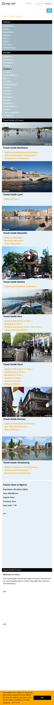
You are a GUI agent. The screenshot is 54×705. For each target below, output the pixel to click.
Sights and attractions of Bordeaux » (21, 152)
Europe (11, 16)
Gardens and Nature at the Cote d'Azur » (23, 327)
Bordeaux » (9, 26)
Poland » (7, 94)
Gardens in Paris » (13, 378)
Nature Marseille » (12, 244)
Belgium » (8, 56)
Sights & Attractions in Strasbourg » (21, 467)
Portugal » (8, 97)
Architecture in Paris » (14, 372)
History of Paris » (12, 384)
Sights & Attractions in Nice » (18, 321)
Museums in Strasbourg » (16, 470)
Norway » (8, 90)
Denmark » (8, 59)
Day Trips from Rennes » (16, 427)
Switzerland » (10, 106)
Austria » (7, 87)
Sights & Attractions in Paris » (18, 369)
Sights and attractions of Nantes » (20, 286)
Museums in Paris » (13, 375)
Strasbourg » (9, 47)
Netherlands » (10, 84)
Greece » (7, 72)
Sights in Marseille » (13, 238)
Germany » (8, 62)
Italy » (6, 78)
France (18, 16)
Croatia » (7, 81)
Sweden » (8, 103)
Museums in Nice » (13, 324)
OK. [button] (42, 698)
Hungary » (8, 115)
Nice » (6, 38)
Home (5, 16)
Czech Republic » (12, 112)
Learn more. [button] (15, 703)
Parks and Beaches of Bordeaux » (20, 155)
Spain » (7, 109)
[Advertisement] (27, 541)
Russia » (7, 100)
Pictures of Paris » (13, 381)
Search (48, 4)
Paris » (6, 41)
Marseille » (8, 32)
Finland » (7, 66)
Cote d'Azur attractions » (16, 330)
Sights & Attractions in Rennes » (19, 424)
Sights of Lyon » (12, 199)
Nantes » (7, 35)
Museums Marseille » (14, 241)
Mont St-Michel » (12, 430)
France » (7, 69)
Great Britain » (10, 75)
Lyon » (6, 29)
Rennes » (8, 44)
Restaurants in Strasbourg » (17, 473)
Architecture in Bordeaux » (17, 158)
